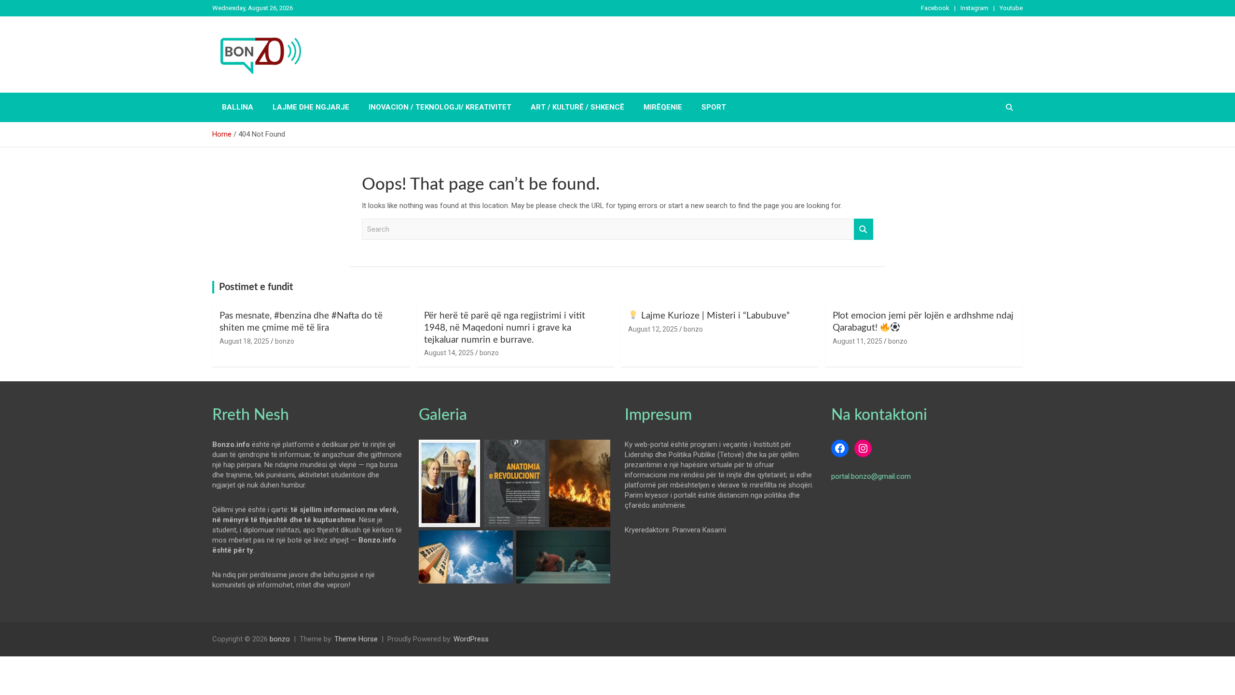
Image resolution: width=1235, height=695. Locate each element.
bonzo (284, 341)
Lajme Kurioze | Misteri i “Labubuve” (714, 315)
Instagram (974, 8)
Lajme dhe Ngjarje (311, 107)
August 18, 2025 (244, 341)
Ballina (237, 107)
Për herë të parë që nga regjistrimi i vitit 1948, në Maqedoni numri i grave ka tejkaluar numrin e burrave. (504, 327)
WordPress (471, 639)
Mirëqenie (663, 107)
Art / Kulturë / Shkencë (577, 107)
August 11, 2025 (857, 341)
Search (863, 229)
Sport (713, 107)
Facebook (935, 8)
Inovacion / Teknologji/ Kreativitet (440, 107)
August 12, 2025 (653, 329)
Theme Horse (356, 639)
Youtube (1011, 8)
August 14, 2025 (449, 353)
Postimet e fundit (256, 287)
